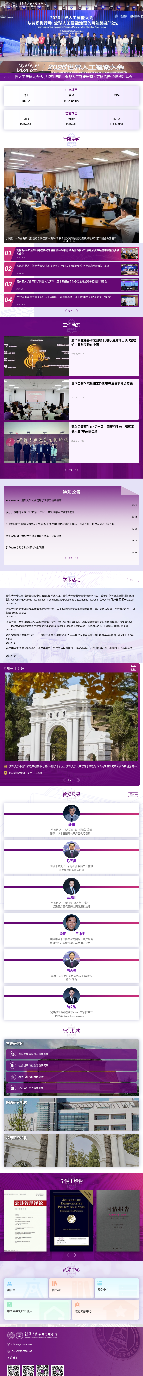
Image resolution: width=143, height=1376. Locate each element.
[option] (71, 40)
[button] (64, 241)
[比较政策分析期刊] (71, 1221)
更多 (70, 311)
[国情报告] (118, 1221)
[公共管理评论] (25, 1221)
